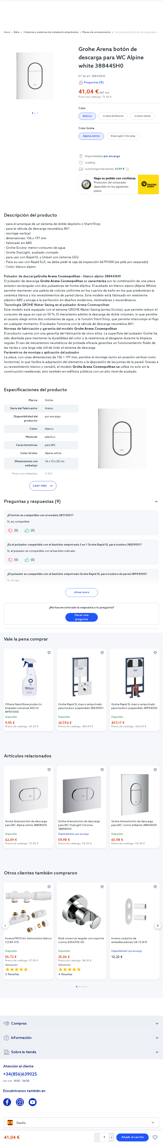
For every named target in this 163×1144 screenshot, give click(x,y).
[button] (127, 169)
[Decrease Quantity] (96, 1137)
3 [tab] (37, 113)
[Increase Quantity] (111, 1137)
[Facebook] (7, 1103)
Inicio (7, 32)
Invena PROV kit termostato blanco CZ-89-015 (28, 940)
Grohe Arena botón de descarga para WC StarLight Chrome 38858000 (79, 825)
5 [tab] (86, 986)
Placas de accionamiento (96, 32)
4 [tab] (83, 986)
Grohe (49, 400)
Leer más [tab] (40, 486)
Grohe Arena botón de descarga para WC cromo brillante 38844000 (134, 823)
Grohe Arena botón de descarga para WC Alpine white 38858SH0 (26, 823)
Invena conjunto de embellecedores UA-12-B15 (129, 940)
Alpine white (91, 136)
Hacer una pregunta (81, 617)
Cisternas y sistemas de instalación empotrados (50, 32)
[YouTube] (33, 1103)
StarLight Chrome (123, 136)
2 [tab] (35, 113)
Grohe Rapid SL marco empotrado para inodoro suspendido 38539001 (81, 706)
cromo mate (142, 116)
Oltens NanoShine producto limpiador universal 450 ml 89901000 (23, 708)
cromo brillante (113, 116)
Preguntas (94, 83)
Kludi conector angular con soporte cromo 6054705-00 (81, 940)
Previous (5, 925)
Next (158, 925)
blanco (87, 116)
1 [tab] (32, 113)
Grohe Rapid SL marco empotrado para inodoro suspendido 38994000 (134, 706)
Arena (49, 408)
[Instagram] (20, 1103)
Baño (16, 32)
